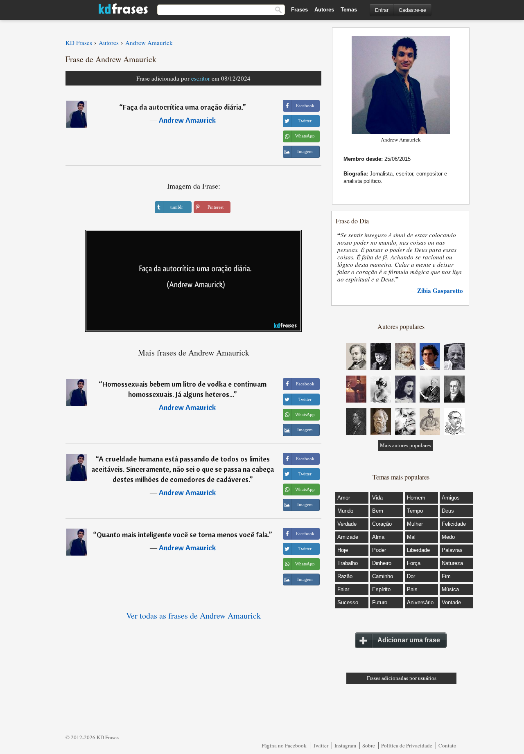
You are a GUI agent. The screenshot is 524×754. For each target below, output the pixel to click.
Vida (377, 498)
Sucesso (347, 602)
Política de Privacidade (406, 745)
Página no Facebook (284, 745)
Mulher (415, 524)
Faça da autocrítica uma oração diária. (182, 107)
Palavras (452, 550)
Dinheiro (381, 563)
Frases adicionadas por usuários (401, 678)
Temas (349, 10)
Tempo (415, 511)
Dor (411, 576)
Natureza (452, 563)
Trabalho (347, 563)
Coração (382, 524)
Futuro (379, 602)
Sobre (368, 745)
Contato (447, 745)
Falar (343, 589)
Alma (378, 537)
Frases (299, 10)
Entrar (381, 9)
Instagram (345, 745)
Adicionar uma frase (408, 640)
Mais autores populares (405, 445)
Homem (416, 498)
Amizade (347, 537)
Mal (411, 537)
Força (413, 563)
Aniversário (420, 602)
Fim (446, 576)
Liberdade (418, 550)
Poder (379, 550)
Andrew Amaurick (187, 120)
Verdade (347, 524)
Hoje (342, 550)
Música (450, 589)
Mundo (345, 511)
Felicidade (454, 524)
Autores (324, 10)
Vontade (451, 602)
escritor (200, 78)
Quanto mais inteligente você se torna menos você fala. (183, 534)
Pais (412, 589)
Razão (344, 576)
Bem (377, 511)
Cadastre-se (412, 9)
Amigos (451, 498)
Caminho (382, 576)
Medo (448, 537)
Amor (343, 498)
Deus (448, 511)
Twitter (320, 745)
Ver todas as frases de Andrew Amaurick (193, 615)
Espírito (381, 589)
